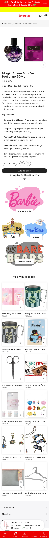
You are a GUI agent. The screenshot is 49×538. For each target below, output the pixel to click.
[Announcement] (22, 4)
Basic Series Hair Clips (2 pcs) (15, 421)
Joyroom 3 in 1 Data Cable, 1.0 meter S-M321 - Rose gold (27, 525)
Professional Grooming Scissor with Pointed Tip (23, 385)
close (44, 3)
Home (4, 23)
